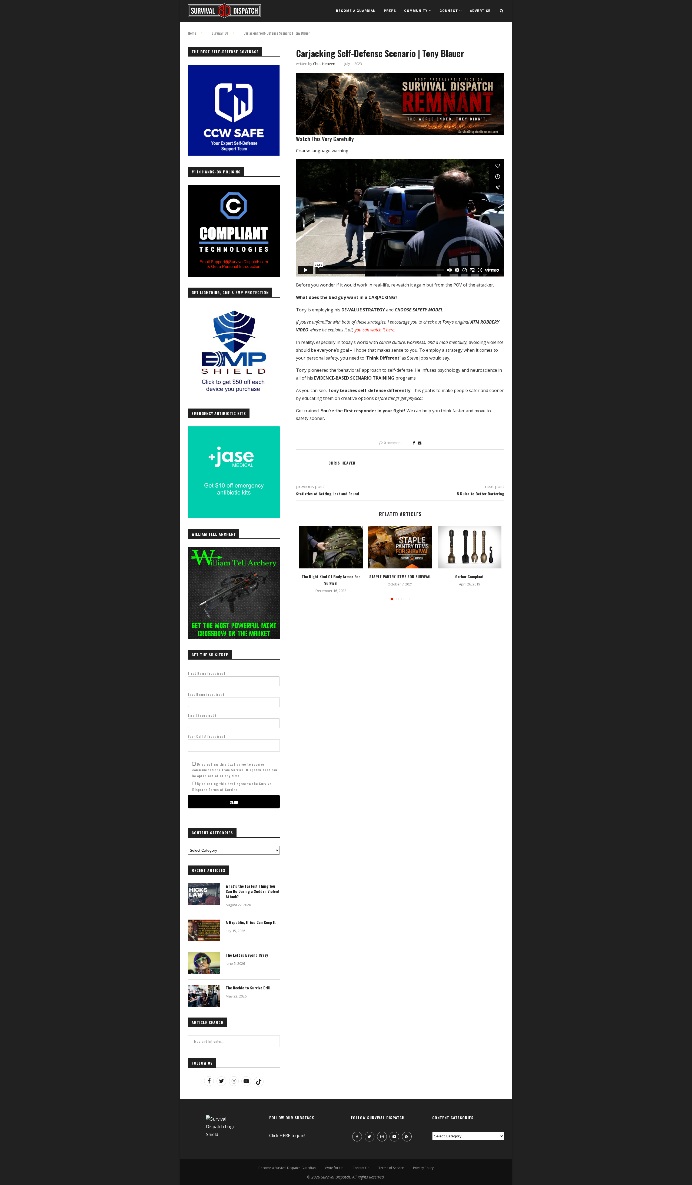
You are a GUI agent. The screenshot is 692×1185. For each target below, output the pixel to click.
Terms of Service (391, 1168)
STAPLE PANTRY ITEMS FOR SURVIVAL (400, 576)
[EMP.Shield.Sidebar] (234, 309)
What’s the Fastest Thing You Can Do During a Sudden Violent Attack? (253, 891)
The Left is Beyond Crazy (247, 955)
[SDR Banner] (400, 77)
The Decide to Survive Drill (248, 987)
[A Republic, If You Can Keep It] (204, 930)
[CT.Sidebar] (234, 188)
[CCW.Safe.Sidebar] (234, 68)
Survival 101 (220, 33)
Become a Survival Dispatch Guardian (287, 1168)
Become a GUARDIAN (356, 11)
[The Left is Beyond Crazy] (204, 963)
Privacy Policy (423, 1168)
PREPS (390, 11)
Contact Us (360, 1168)
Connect (449, 11)
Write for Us (334, 1168)
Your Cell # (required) (206, 736)
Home (192, 33)
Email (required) (202, 715)
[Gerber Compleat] (470, 547)
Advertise (480, 11)
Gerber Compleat (469, 576)
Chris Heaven (324, 63)
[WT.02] (234, 550)
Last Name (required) (206, 694)
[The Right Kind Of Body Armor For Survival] (331, 547)
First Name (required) (206, 673)
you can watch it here (374, 330)
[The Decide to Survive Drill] (204, 996)
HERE (285, 1135)
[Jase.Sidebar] (234, 429)
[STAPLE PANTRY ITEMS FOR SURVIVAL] (400, 547)
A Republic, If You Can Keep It (251, 922)
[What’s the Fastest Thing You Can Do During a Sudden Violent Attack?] (204, 894)
